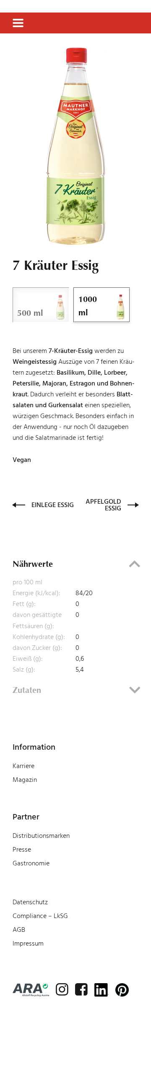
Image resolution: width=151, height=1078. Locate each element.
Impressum (28, 943)
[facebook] (81, 989)
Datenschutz (30, 902)
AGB (19, 929)
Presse (22, 849)
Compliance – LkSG (40, 916)
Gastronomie (31, 863)
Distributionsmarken (41, 835)
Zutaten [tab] (27, 690)
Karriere (23, 766)
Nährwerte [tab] (33, 564)
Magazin (25, 779)
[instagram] (62, 989)
